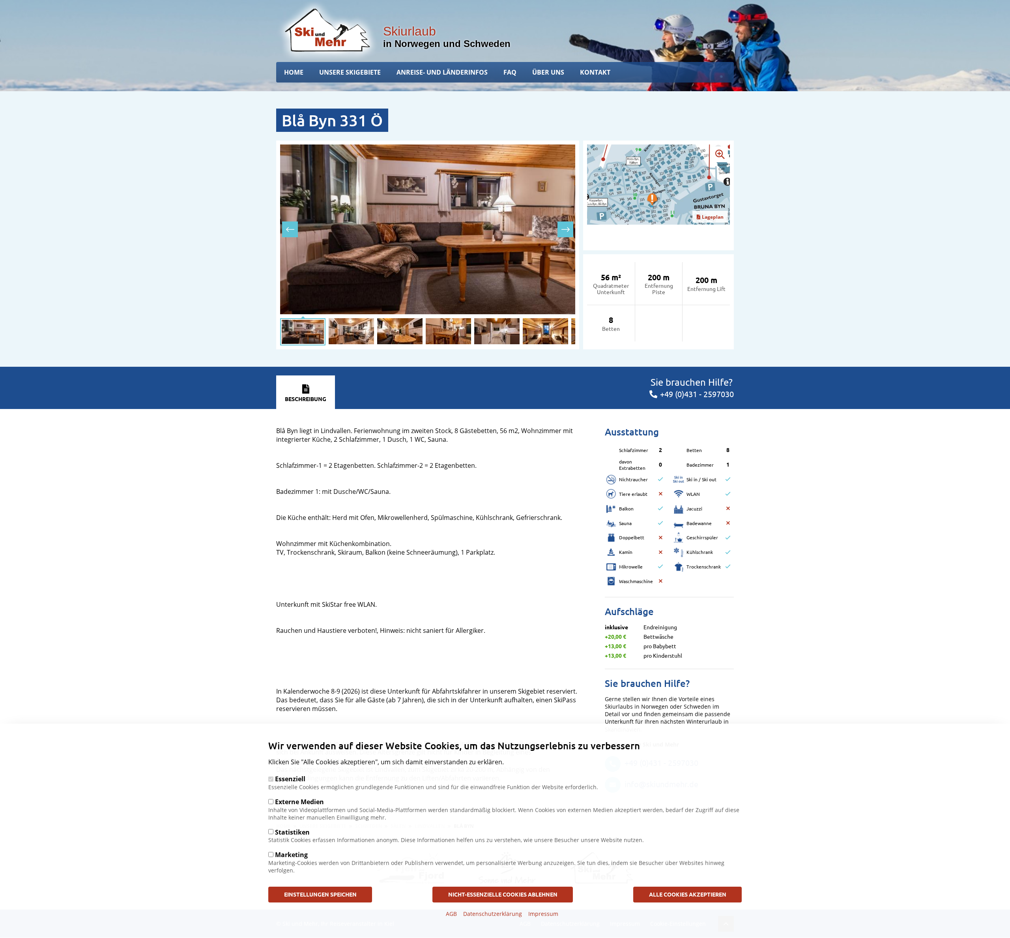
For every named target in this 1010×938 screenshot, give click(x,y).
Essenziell (290, 779)
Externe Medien (299, 801)
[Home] (327, 30)
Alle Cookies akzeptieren (687, 894)
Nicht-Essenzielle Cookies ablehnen (502, 894)
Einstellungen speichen (320, 894)
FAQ (509, 72)
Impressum (543, 913)
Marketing (291, 854)
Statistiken (292, 831)
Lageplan (713, 217)
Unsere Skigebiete (350, 72)
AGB (451, 913)
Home (293, 72)
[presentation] (290, 229)
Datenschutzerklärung (492, 913)
